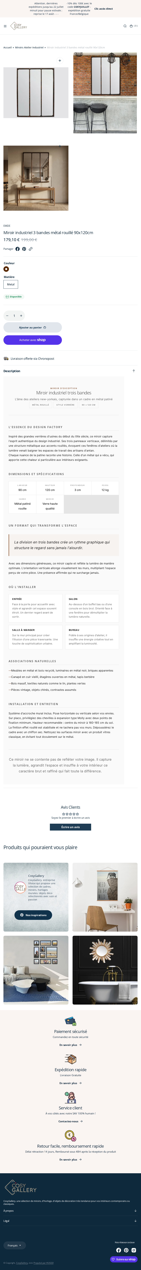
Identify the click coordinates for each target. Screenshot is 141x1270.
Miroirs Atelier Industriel (29, 47)
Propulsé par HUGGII (43, 1262)
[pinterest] (24, 250)
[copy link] (31, 250)
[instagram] (134, 1250)
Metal (12, 285)
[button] (5, 26)
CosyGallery (22, 1262)
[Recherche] (125, 26)
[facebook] (17, 250)
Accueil (7, 47)
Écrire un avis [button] (70, 827)
